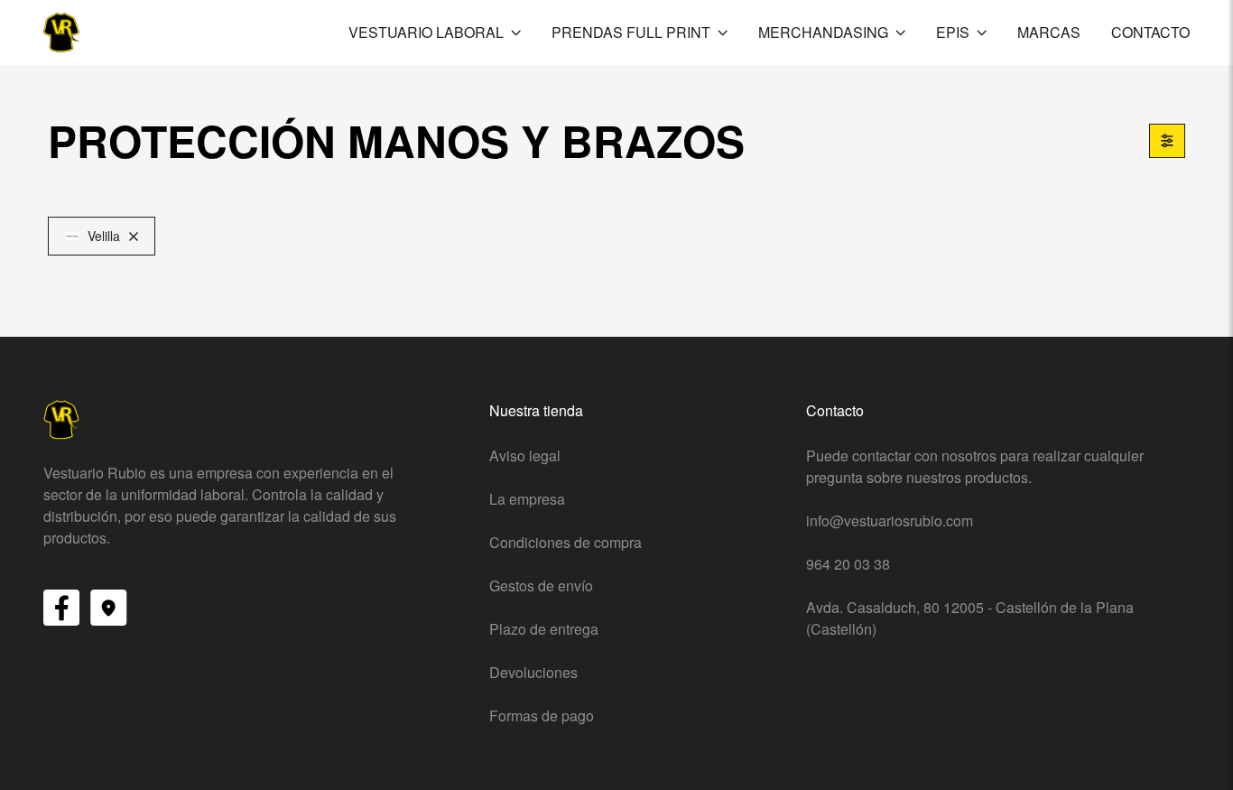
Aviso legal (525, 455)
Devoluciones (533, 672)
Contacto (1150, 32)
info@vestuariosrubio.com (889, 520)
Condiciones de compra (565, 542)
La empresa (527, 498)
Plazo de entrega (543, 628)
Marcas (1048, 32)
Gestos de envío (541, 585)
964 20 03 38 (848, 563)
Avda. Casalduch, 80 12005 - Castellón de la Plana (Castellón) (970, 618)
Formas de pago (541, 715)
